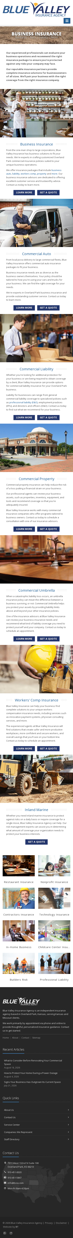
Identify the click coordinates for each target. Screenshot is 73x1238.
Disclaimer (61, 1222)
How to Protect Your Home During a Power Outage (31, 1074)
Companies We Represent (18, 1132)
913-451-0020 (14, 1172)
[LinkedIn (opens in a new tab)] (11, 1233)
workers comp (28, 173)
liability (16, 173)
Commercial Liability (36, 369)
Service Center (12, 1124)
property (41, 173)
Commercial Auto (36, 253)
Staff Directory (11, 1139)
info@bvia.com (16, 1183)
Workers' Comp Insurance (36, 700)
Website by (10, 1226)
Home (6, 1037)
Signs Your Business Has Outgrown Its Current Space (32, 1083)
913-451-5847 (14, 1177)
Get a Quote (48, 192)
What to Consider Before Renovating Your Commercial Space (33, 1064)
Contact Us (10, 1117)
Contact (25, 1037)
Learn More (24, 192)
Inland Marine (36, 809)
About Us (9, 1110)
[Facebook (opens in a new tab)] (5, 1233)
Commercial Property (36, 478)
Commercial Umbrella (36, 590)
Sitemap (36, 1037)
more (54, 173)
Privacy (49, 1222)
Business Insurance (36, 144)
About (15, 1037)
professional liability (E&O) (23, 402)
